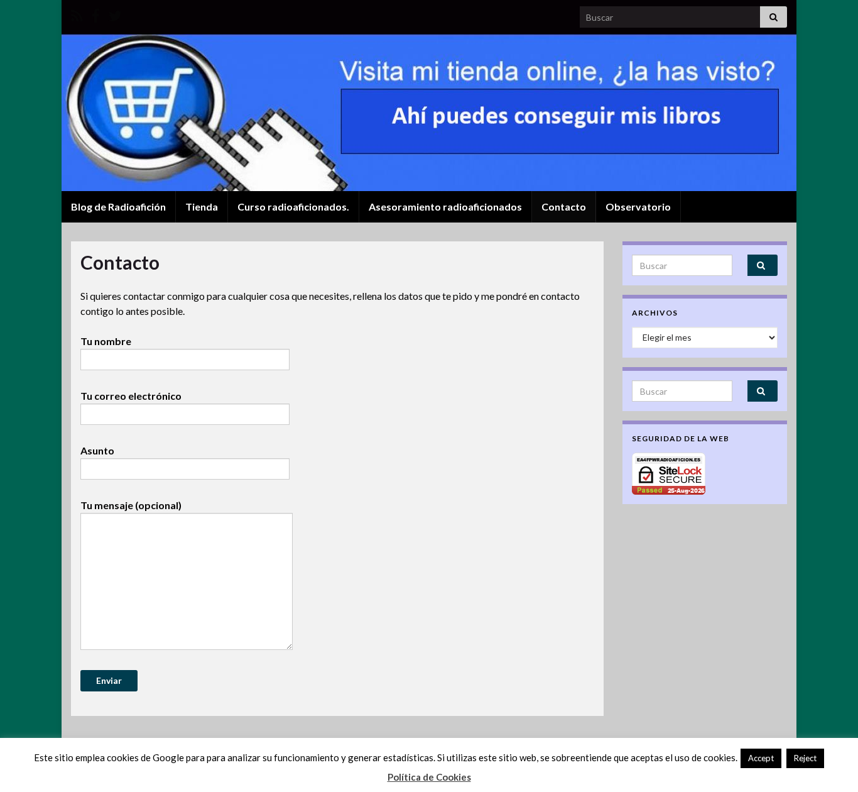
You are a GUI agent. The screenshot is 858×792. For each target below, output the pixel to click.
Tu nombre (105, 341)
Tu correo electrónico (131, 396)
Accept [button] (761, 758)
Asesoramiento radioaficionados (445, 206)
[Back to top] (829, 717)
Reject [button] (805, 758)
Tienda (201, 206)
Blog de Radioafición (118, 206)
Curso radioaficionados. (293, 206)
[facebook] (95, 13)
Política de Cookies (429, 777)
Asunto (97, 450)
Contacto (563, 206)
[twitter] (115, 13)
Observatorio (638, 206)
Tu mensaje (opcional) (131, 505)
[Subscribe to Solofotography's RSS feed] (77, 13)
